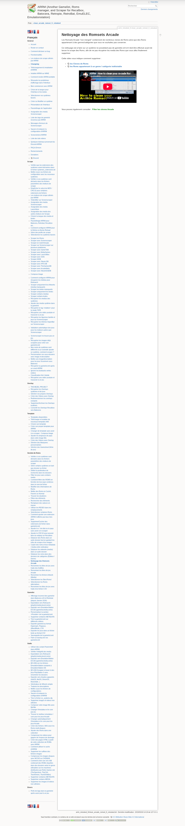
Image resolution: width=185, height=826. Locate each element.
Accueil (33, 44)
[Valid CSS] (109, 820)
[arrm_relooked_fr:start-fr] (36, 32)
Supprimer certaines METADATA (42, 617)
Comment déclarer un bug (40, 51)
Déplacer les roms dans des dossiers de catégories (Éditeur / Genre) (42, 556)
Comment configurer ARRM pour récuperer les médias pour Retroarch (43, 280)
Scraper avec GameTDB (40, 250)
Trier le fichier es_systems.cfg (41, 698)
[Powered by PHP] (87, 820)
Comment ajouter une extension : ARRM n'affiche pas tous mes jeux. (43, 517)
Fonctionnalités (36, 55)
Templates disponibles (39, 417)
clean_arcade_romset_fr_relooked (47, 23)
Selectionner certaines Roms (41, 512)
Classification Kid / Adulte (40, 375)
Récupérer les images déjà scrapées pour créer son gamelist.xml (41, 343)
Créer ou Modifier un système (41, 101)
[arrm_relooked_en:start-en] (30, 32)
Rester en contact (37, 48)
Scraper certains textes (39, 296)
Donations (34, 155)
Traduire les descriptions (40, 686)
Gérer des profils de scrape (41, 232)
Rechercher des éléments (40, 501)
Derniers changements (149, 9)
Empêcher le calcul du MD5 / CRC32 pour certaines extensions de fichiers (41, 190)
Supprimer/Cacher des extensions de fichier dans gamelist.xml (40, 524)
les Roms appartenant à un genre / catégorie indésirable (96, 66)
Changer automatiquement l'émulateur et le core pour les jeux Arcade (41, 721)
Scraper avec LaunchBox (40, 255)
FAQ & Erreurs (36, 148)
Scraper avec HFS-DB (39, 264)
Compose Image (37, 274)
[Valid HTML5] (98, 820)
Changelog (35, 64)
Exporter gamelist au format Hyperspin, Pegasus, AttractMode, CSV (41, 626)
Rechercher (156, 6)
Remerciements (36, 151)
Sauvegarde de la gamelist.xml (42, 635)
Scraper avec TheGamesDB (41, 266)
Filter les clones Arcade (103, 109)
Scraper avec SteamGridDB (41, 271)
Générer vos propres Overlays (42, 394)
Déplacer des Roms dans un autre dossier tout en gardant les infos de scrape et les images (42, 540)
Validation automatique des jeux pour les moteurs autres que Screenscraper (42, 330)
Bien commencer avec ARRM (41, 86)
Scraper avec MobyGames (40, 252)
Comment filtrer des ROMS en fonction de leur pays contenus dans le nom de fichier (42, 482)
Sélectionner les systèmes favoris (43, 235)
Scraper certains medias (40, 294)
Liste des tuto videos (38, 138)
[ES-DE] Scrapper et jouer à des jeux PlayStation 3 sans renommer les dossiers (42, 672)
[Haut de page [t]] (160, 35)
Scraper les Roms (37, 238)
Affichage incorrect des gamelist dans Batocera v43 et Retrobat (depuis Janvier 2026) (42, 598)
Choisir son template (38, 424)
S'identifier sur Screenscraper (41, 200)
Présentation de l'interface (40, 105)
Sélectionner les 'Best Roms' (41, 580)
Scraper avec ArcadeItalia (40, 268)
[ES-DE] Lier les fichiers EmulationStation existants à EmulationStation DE (41, 665)
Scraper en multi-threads (40, 243)
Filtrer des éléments (38, 498)
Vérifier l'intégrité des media (41, 652)
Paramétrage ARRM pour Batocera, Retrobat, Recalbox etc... (41, 223)
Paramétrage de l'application (41, 108)
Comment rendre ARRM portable (43, 77)
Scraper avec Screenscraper (41, 241)
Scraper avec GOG (38, 257)
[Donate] (75, 820)
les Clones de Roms (79, 64)
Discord (36, 158)
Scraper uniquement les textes (42, 292)
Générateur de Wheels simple (42, 684)
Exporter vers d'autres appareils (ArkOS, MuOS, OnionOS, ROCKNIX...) (42, 679)
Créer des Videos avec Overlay (42, 396)
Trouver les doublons (38, 496)
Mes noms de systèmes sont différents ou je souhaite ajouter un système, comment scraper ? (42, 349)
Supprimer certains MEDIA (40, 779)
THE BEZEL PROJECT (39, 387)
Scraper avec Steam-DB (39, 261)
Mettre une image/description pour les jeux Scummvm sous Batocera (41, 361)
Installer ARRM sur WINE (40, 73)
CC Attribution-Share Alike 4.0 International (128, 817)
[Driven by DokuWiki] (120, 820)
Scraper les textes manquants (42, 289)
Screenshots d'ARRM (38, 135)
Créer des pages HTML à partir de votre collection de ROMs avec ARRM (42, 742)
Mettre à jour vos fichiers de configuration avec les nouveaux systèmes (43, 174)
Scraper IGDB (36, 259)
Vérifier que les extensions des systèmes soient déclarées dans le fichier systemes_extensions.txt (43, 167)
